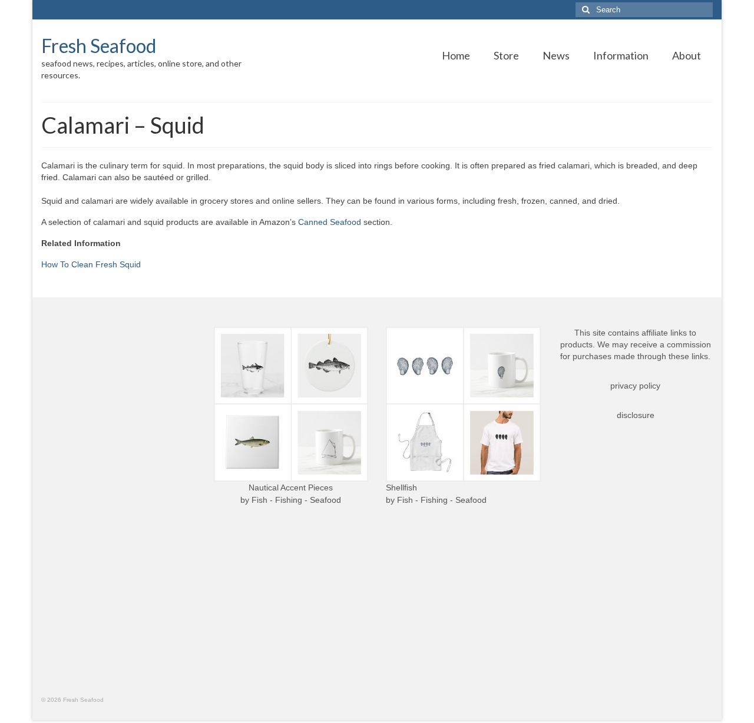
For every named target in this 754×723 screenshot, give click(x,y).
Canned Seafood (329, 222)
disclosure (635, 415)
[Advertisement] (118, 503)
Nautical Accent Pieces (291, 487)
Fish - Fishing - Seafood (296, 500)
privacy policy (635, 385)
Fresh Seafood (98, 45)
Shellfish (401, 487)
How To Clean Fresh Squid (91, 264)
